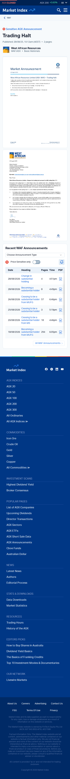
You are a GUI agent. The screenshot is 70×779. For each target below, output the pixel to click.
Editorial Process (17, 583)
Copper (11, 462)
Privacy (54, 710)
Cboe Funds (14, 548)
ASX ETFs (12, 531)
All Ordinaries (15, 415)
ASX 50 (11, 392)
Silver (10, 456)
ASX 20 (11, 386)
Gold (9, 450)
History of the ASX (17, 628)
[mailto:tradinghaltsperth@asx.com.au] (36, 175)
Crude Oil (12, 444)
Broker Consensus (17, 490)
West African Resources (26, 48)
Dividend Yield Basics (19, 651)
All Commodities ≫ (18, 467)
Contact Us (57, 704)
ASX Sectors (14, 525)
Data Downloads (16, 600)
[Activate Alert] (62, 262)
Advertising (40, 704)
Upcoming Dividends (19, 513)
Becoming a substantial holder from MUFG (30, 332)
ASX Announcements (19, 542)
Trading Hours (15, 622)
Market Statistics (17, 605)
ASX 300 (12, 410)
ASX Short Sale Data (19, 536)
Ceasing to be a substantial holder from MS (30, 320)
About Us (12, 704)
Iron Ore (11, 438)
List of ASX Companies (20, 507)
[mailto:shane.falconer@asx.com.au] (21, 175)
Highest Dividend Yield (20, 484)
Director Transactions (20, 519)
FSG (14, 710)
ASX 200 (44, 3)
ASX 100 (12, 398)
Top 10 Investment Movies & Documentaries (33, 663)
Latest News (14, 571)
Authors (11, 577)
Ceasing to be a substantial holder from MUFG (30, 300)
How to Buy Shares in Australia (25, 645)
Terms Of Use (33, 710)
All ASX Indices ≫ (17, 421)
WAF (9, 18)
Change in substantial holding (27, 279)
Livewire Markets (17, 680)
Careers (25, 704)
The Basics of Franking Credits (25, 657)
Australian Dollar (17, 554)
